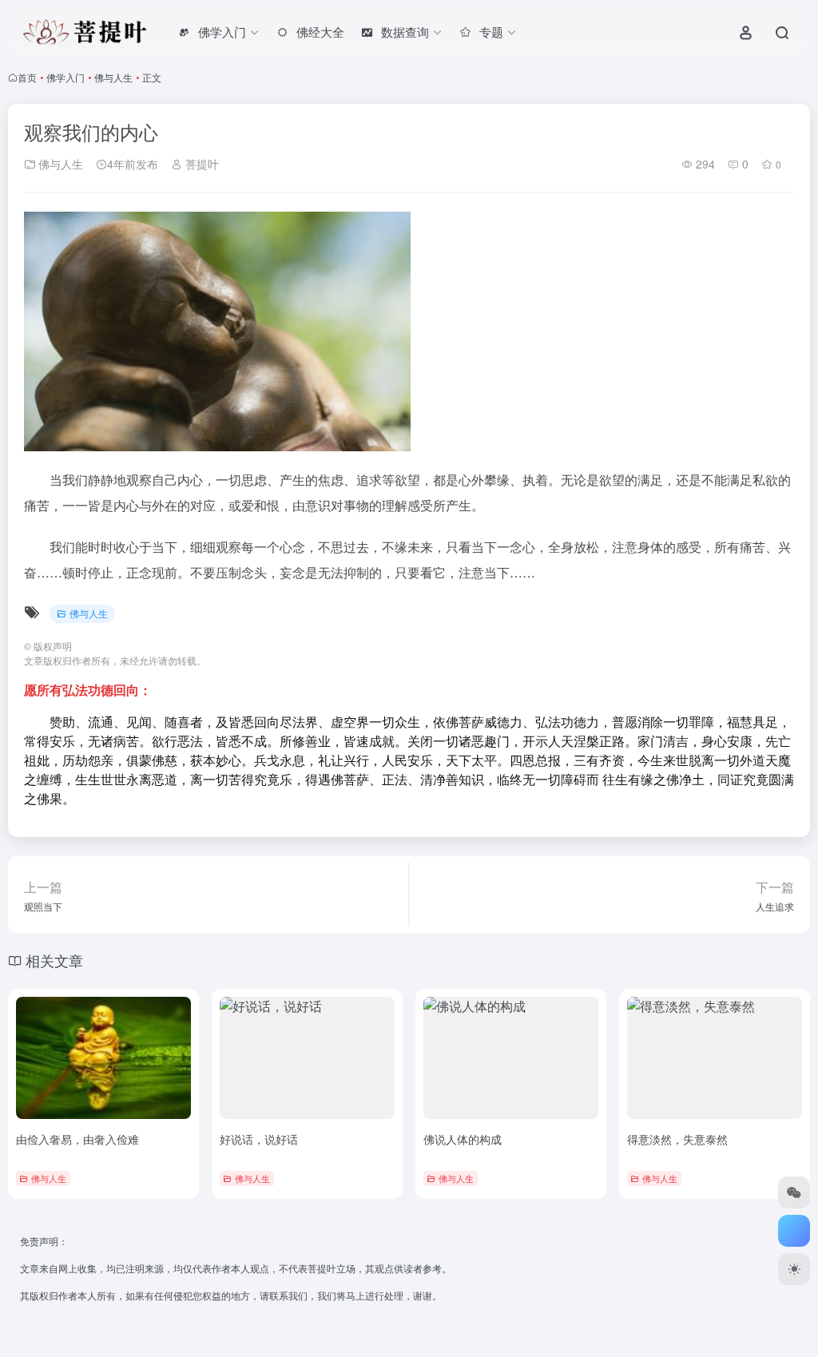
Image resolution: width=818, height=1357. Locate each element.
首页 (27, 77)
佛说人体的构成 (462, 1139)
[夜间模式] (794, 1269)
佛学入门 (65, 77)
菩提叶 (200, 164)
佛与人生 (113, 77)
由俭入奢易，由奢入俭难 (77, 1139)
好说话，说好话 (259, 1139)
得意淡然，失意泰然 (677, 1139)
